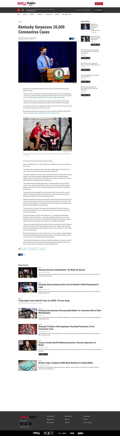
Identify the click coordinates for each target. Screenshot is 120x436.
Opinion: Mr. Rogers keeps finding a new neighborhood (95, 38)
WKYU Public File (50, 416)
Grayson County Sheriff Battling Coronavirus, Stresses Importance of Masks (67, 343)
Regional (40, 324)
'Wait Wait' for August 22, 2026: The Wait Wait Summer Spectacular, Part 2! (95, 27)
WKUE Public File (68, 416)
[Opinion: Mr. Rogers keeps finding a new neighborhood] (85, 39)
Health (19, 22)
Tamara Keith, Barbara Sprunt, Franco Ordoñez (27, 303)
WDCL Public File (50, 422)
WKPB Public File (50, 419)
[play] (19, 10)
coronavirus (42, 248)
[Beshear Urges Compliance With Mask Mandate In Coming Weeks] (27, 365)
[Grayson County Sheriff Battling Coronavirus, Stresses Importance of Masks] (27, 345)
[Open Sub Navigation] (21, 14)
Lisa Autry (40, 347)
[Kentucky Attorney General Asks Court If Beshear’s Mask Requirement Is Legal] (27, 287)
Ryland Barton (41, 289)
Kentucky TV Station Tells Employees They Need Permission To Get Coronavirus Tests (66, 327)
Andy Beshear (33, 248)
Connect (32, 14)
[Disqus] (60, 392)
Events (57, 14)
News (18, 14)
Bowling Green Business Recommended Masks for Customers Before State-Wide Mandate (70, 311)
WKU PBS (85, 419)
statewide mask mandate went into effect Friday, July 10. (44, 113)
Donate (99, 3)
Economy (40, 308)
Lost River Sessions (87, 422)
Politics (39, 282)
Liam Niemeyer (41, 331)
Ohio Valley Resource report (49, 233)
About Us (40, 14)
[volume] (23, 10)
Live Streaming (86, 416)
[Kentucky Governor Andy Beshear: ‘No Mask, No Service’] (27, 272)
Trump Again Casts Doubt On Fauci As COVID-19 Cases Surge (44, 300)
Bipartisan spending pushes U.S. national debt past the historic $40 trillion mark (89, 88)
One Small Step (66, 14)
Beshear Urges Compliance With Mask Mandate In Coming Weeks (65, 363)
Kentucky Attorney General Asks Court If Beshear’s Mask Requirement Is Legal (68, 285)
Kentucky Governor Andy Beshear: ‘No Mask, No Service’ (61, 270)
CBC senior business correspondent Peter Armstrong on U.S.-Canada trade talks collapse (90, 51)
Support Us (49, 14)
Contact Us (67, 422)
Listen (25, 14)
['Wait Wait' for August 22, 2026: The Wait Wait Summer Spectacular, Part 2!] (85, 27)
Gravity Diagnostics (63, 201)
